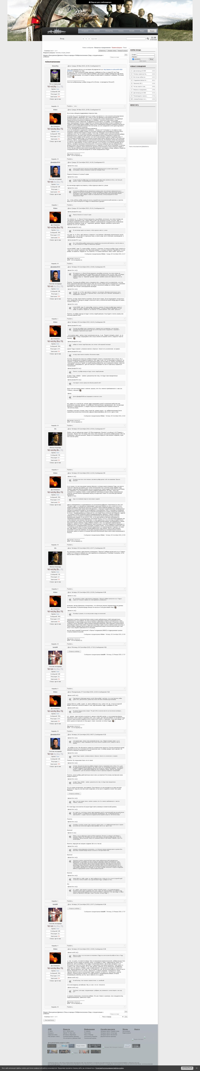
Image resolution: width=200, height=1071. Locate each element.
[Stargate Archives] (80, 1047)
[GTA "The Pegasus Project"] (95, 1053)
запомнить (137, 59)
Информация (89, 1029)
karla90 (55, 647)
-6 (58, 189)
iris (55, 429)
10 (105, 592)
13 (105, 734)
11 (105, 647)
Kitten (55, 110)
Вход (62, 39)
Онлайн (131, 31)
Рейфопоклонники (81, 55)
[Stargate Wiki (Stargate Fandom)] (112, 1047)
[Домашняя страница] (75, 106)
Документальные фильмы (108, 1036)
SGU (72, 1031)
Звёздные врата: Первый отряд (110, 1031)
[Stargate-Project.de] (127, 1047)
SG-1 (64, 1031)
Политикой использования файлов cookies (109, 1068)
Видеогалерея (127, 1033)
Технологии (87, 1036)
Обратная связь (52, 1034)
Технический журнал (90, 1038)
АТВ (49, 1029)
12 (109, 692)
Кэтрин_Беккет (65, 52)
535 (59, 94)
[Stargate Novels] (93, 1047)
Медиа (142, 31)
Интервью (66, 1034)
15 (105, 949)
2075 (58, 136)
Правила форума (117, 47)
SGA (68, 1031)
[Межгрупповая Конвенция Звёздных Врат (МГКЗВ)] (52, 1053)
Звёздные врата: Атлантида (109, 1033)
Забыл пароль (142, 61)
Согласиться (187, 1068)
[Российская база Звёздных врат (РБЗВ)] (64, 1053)
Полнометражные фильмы (71, 1036)
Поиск (125, 47)
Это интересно (67, 1038)
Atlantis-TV (66, 1033)
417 (59, 457)
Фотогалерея (126, 1031)
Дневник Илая (76, 1038)
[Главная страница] (56, 31)
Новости (97, 31)
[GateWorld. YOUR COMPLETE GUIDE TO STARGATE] (62, 1047)
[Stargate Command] (51, 1047)
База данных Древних (56, 55)
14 (105, 904)
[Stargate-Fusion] (135, 1047)
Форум (152, 31)
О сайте (50, 1031)
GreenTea (55, 66)
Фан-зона (72, 1033)
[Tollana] (74, 1053)
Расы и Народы (88, 1034)
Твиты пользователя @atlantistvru (139, 146)
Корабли (94, 1036)
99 (58, 159)
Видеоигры (73, 1034)
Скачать (121, 31)
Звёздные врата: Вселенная (109, 1034)
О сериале (85, 31)
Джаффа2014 (55, 162)
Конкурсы (51, 1033)
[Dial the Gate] (70, 1047)
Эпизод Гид (109, 31)
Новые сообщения (87, 47)
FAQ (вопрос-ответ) (54, 1036)
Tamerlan (58, 52)
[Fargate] (83, 1053)
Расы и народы (69, 55)
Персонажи (87, 1033)
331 (59, 676)
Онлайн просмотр (108, 1029)
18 (58, 106)
